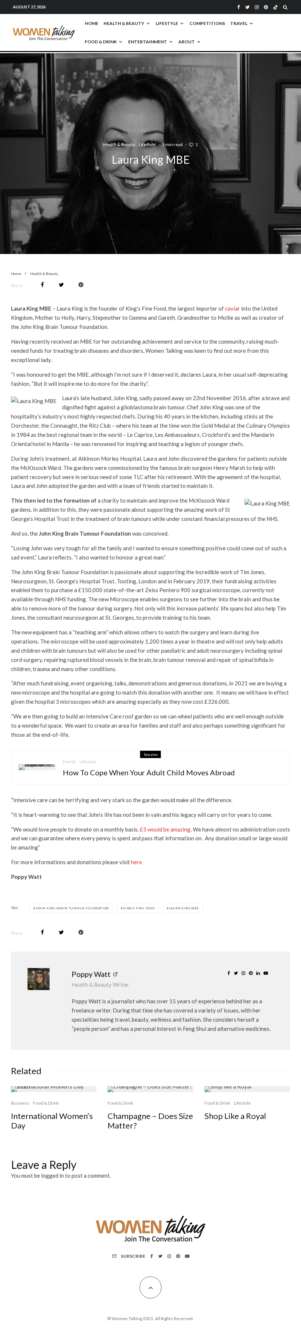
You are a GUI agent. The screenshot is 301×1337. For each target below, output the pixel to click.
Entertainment (147, 41)
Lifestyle (167, 23)
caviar (232, 308)
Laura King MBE (184, 908)
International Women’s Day (52, 1120)
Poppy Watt (91, 974)
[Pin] (81, 284)
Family (69, 761)
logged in (52, 1175)
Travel (238, 23)
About (186, 41)
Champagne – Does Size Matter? (150, 1120)
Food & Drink (101, 41)
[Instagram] (256, 7)
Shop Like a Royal (235, 1116)
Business (20, 1103)
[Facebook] (239, 7)
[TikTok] (275, 7)
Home (91, 23)
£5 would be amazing (165, 829)
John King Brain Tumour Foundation (72, 908)
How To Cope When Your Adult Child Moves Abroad (149, 772)
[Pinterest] (266, 7)
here (136, 862)
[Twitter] (247, 7)
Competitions (207, 23)
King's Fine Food (139, 908)
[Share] (42, 284)
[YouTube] (187, 1256)
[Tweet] (61, 284)
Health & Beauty (124, 23)
